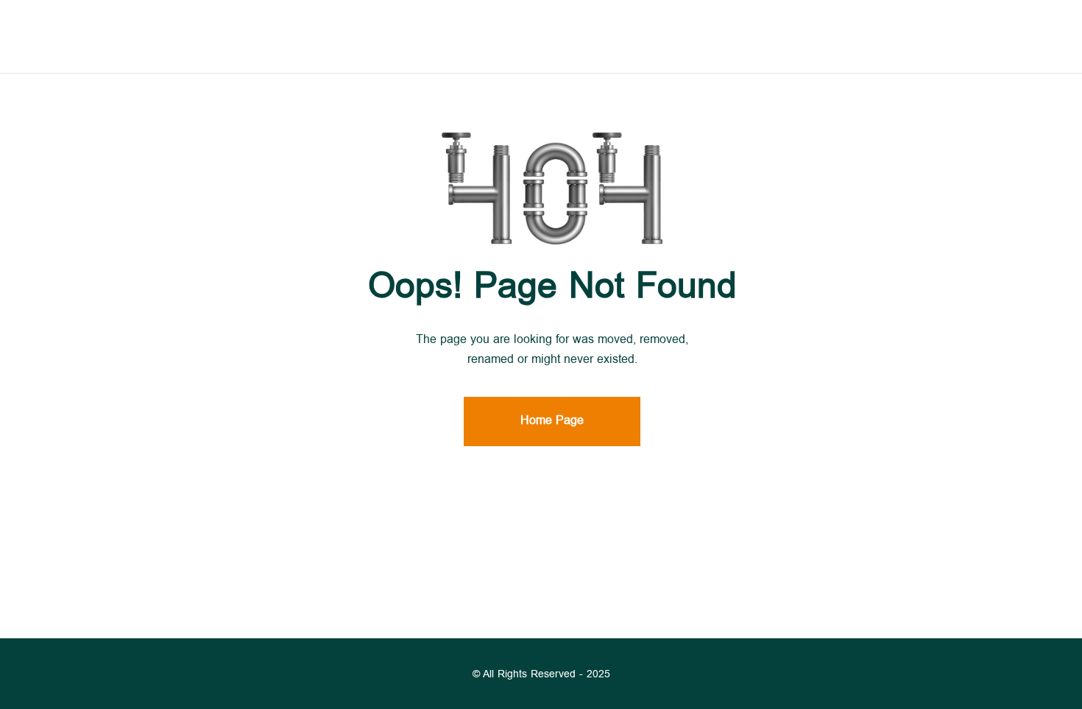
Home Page (552, 421)
